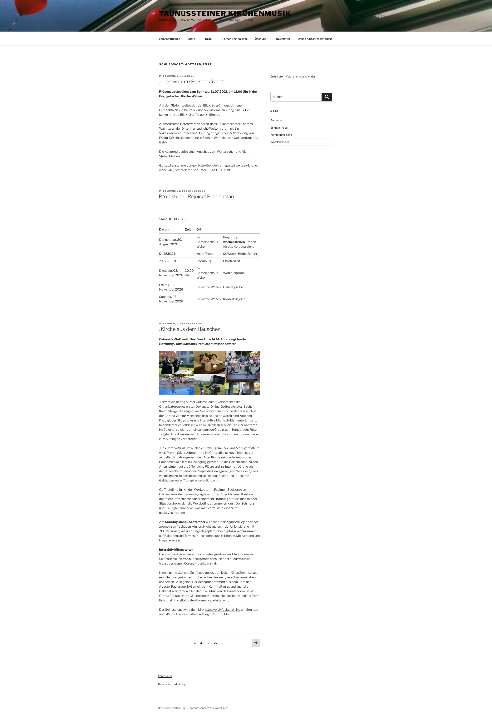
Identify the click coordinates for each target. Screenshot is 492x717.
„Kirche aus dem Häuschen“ (191, 329)
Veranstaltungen (169, 38)
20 (216, 642)
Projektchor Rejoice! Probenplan (196, 196)
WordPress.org (279, 141)
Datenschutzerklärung (171, 684)
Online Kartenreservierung (315, 38)
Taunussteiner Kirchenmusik (225, 13)
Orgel (208, 38)
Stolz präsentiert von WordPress (208, 708)
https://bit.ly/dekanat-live (222, 609)
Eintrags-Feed (279, 127)
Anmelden (276, 120)
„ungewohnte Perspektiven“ (191, 81)
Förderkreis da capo (235, 38)
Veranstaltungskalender (300, 76)
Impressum (165, 676)
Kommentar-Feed (281, 134)
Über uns (260, 38)
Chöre (191, 38)
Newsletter (283, 38)
